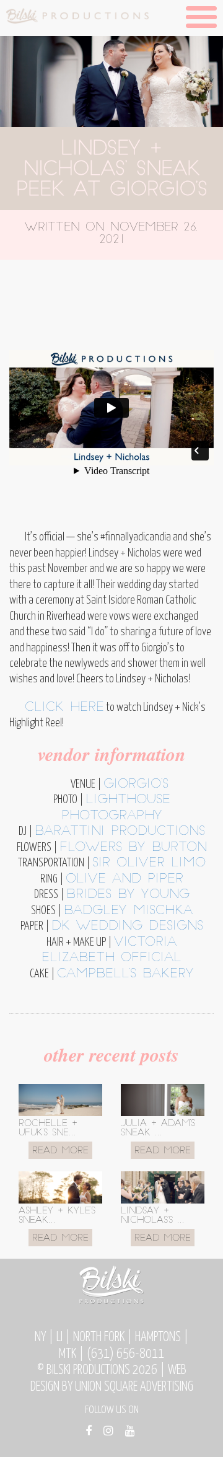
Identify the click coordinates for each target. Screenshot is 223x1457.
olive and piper (124, 879)
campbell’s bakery (125, 974)
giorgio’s (135, 784)
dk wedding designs (127, 926)
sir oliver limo (149, 863)
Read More (60, 1151)
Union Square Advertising (134, 1387)
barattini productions (120, 831)
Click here (64, 708)
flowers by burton (133, 848)
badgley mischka (128, 911)
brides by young (128, 895)
